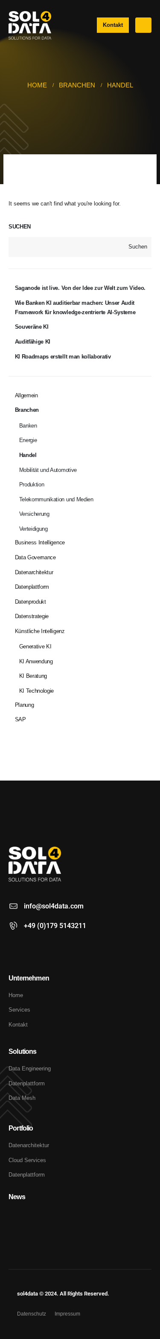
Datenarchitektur (34, 572)
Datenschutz (31, 1313)
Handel (28, 455)
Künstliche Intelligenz (40, 631)
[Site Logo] (30, 25)
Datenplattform (32, 587)
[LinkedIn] (16, 947)
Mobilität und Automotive (48, 470)
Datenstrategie (32, 616)
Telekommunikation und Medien (56, 499)
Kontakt (18, 1024)
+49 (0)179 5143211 (55, 926)
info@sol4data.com (54, 906)
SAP (20, 719)
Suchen (20, 226)
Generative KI (35, 646)
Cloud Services (27, 1160)
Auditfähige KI (32, 341)
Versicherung (34, 514)
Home (16, 995)
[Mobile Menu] (143, 25)
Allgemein (26, 395)
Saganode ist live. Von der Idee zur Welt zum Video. (80, 288)
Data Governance (35, 557)
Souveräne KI (32, 327)
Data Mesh (22, 1098)
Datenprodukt (30, 602)
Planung (24, 705)
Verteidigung (33, 529)
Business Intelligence (40, 542)
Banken (28, 425)
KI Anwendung (36, 661)
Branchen (27, 410)
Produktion (31, 484)
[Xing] (31, 947)
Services (19, 1009)
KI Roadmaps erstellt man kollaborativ (63, 356)
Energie (28, 440)
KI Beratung (33, 676)
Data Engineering (30, 1068)
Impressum (67, 1313)
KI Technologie (36, 691)
